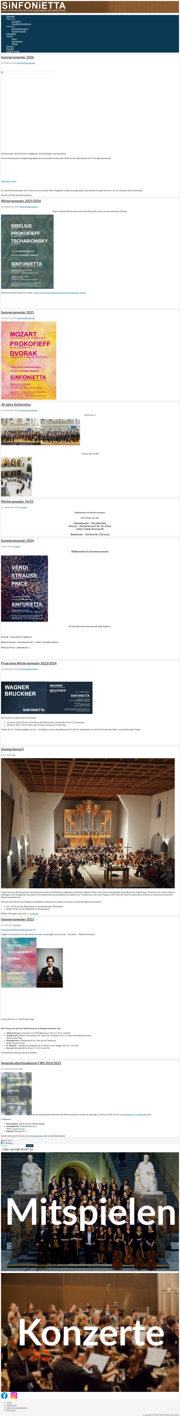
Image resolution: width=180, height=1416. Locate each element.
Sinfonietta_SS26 (8, 181)
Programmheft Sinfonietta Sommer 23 (18, 929)
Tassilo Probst (18, 1128)
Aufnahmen (17, 41)
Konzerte (34, 913)
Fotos (14, 39)
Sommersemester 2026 (17, 57)
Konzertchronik (19, 31)
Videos (15, 44)
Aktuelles (10, 16)
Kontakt (10, 49)
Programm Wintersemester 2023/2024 (29, 663)
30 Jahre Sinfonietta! (16, 404)
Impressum (11, 1405)
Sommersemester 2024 (17, 540)
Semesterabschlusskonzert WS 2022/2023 (31, 1063)
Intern (9, 1402)
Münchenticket (36, 1136)
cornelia (23, 507)
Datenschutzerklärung (16, 1407)
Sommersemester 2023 (17, 919)
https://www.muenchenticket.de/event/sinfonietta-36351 (60, 292)
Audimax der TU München (134, 1114)
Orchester (16, 21)
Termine (10, 46)
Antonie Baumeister (26, 63)
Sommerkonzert (12, 749)
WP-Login (11, 1410)
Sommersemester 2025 (17, 312)
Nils (13, 755)
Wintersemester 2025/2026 (21, 201)
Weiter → (10, 1143)
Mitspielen (11, 34)
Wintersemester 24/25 (17, 501)
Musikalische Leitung (21, 24)
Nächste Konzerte (20, 29)
